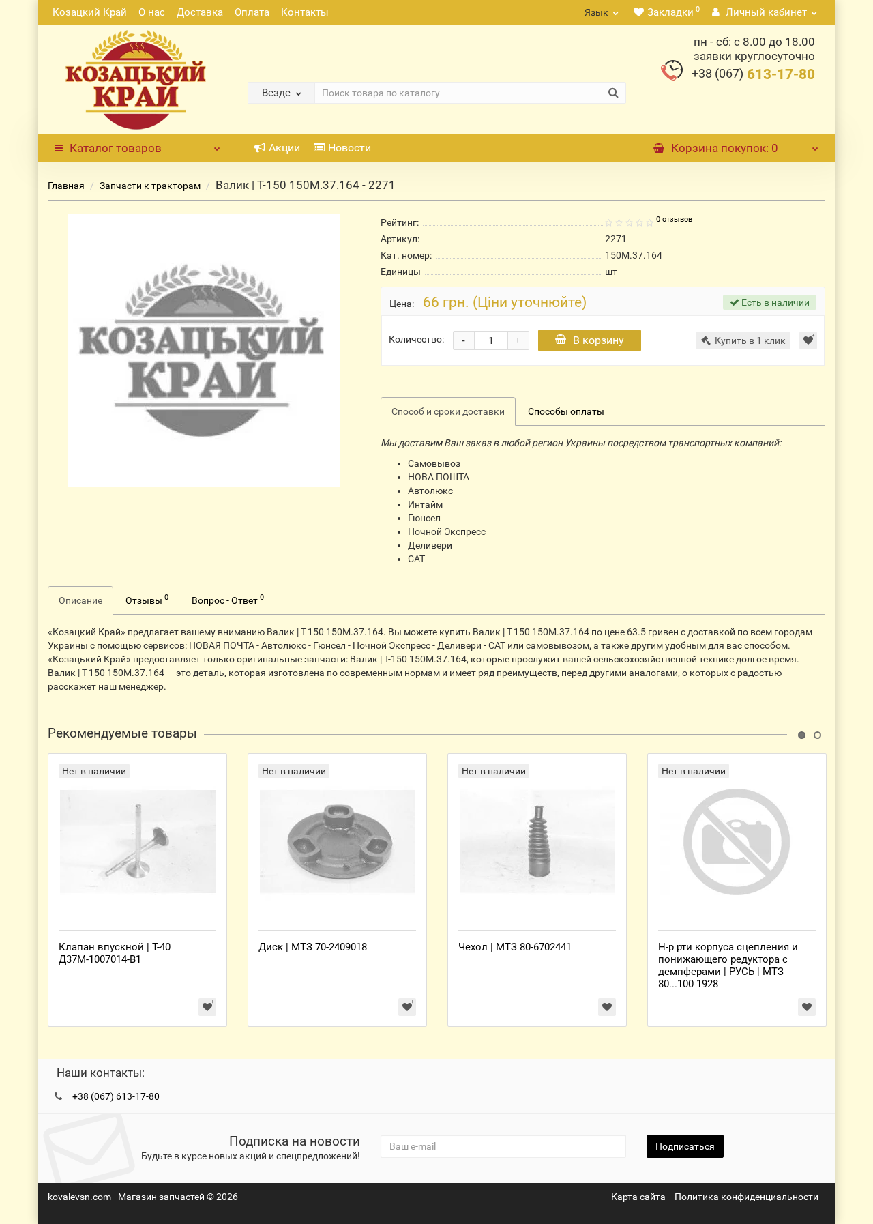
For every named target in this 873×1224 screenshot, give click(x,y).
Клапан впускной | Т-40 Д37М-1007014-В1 (115, 953)
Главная (66, 185)
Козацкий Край (90, 12)
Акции (284, 147)
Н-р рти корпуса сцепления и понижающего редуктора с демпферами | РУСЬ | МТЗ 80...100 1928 (728, 965)
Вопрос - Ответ (228, 599)
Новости (349, 147)
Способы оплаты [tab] (566, 411)
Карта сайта (638, 1196)
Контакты (305, 12)
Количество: (416, 339)
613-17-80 (753, 74)
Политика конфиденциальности (746, 1196)
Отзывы (146, 599)
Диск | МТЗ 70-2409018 (312, 947)
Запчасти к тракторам (150, 185)
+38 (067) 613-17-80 (116, 1096)
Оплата (252, 12)
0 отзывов (674, 219)
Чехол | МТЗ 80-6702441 (515, 947)
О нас (151, 12)
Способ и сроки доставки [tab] (448, 411)
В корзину (598, 340)
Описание (80, 600)
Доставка (200, 12)
